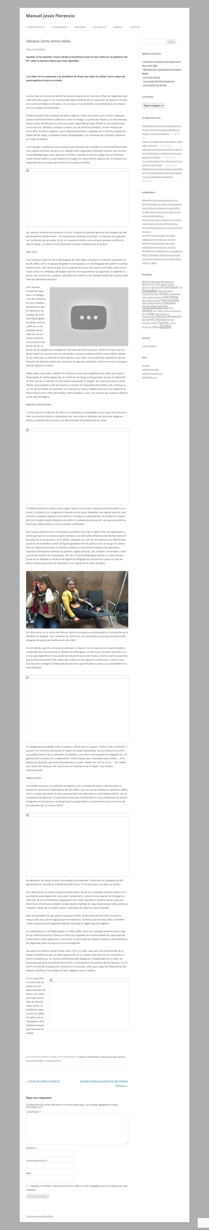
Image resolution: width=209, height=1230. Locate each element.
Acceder (146, 365)
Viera (155, 327)
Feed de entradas (150, 369)
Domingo (118, 27)
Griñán (164, 294)
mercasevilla (170, 300)
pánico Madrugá (108, 1056)
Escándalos (99, 27)
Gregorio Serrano (150, 293)
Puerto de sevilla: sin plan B (42, 1081)
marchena (170, 297)
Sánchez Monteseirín (169, 316)
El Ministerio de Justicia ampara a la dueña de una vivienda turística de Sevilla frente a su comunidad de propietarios (162, 173)
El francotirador (35, 27)
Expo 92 (162, 290)
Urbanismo (80, 27)
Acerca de (135, 27)
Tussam (163, 322)
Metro (145, 303)
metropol (169, 303)
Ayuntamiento (59, 27)
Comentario (33, 1111)
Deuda (164, 284)
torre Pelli (148, 319)
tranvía (170, 319)
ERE (180, 287)
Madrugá (82, 1056)
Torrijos (160, 319)
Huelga (150, 297)
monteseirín (155, 306)
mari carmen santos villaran (155, 219)
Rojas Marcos (175, 311)
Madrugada (93, 1056)
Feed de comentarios (152, 373)
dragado (171, 284)
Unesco (172, 322)
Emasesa (156, 287)
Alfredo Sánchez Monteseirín (158, 281)
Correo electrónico (37, 1160)
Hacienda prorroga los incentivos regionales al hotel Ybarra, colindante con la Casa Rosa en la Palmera (162, 153)
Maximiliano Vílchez (151, 300)
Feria (170, 290)
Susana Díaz (148, 316)
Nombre (31, 1147)
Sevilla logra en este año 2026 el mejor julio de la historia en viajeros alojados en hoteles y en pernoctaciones (162, 129)
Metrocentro (155, 303)
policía (166, 311)
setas (150, 313)
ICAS (54, 1056)
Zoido (165, 326)
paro (155, 310)
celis (157, 284)
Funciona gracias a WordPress (40, 1216)
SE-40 (144, 314)
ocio (171, 307)
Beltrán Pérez (148, 284)
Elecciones (146, 287)
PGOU (160, 311)
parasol (147, 310)
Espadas (149, 290)
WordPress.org (149, 377)
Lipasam (158, 297)
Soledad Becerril (162, 314)
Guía (144, 297)
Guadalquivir (175, 294)
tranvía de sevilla (149, 322)
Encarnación (170, 287)
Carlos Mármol (149, 345)
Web (28, 1173)
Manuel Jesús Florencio (50, 16)
